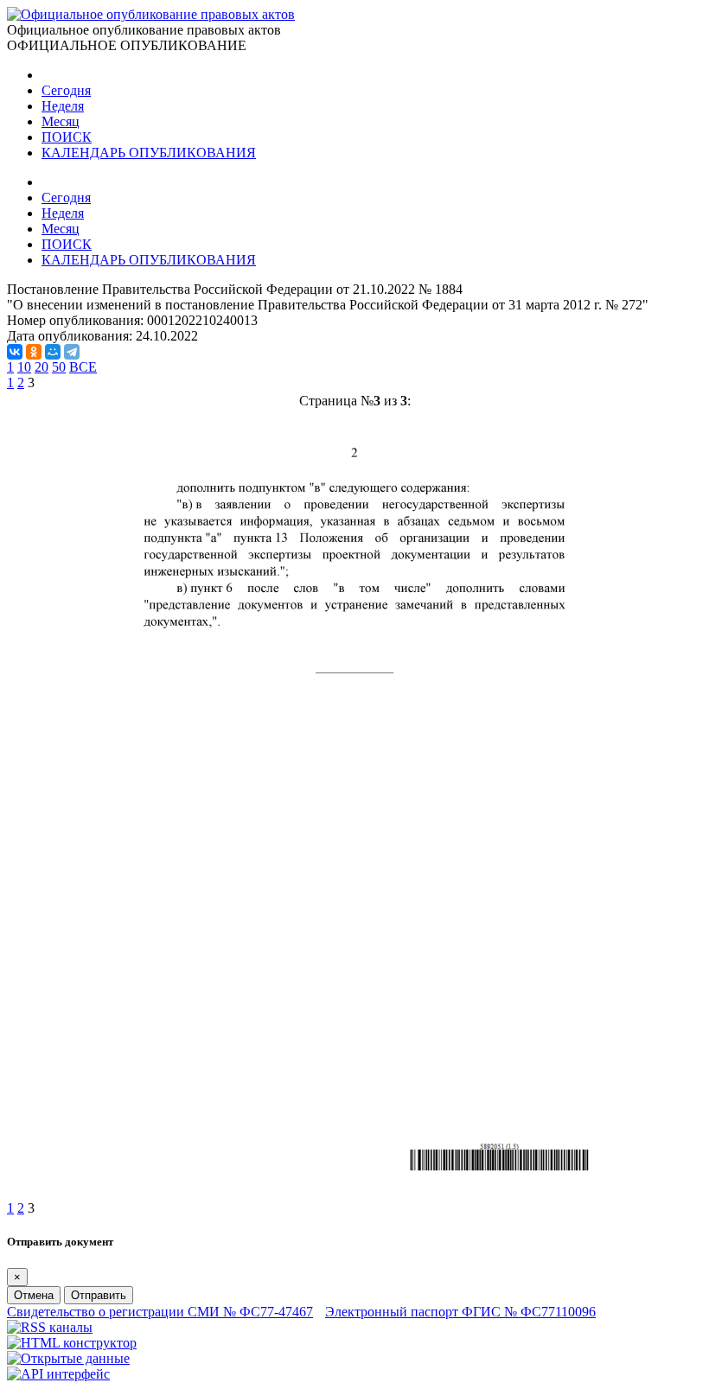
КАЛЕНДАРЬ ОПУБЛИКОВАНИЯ (149, 152)
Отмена (34, 1295)
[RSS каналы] (50, 1327)
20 (41, 367)
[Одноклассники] (34, 352)
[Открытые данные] (68, 1358)
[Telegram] (72, 352)
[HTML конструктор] (72, 1342)
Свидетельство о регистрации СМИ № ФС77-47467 (160, 1311)
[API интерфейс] (58, 1374)
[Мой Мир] (53, 352)
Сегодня (66, 90)
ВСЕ (83, 367)
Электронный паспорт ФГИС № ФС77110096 (460, 1311)
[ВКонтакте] (14, 352)
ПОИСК (67, 137)
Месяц (61, 121)
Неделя (63, 106)
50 (59, 367)
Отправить (98, 1295)
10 (24, 367)
